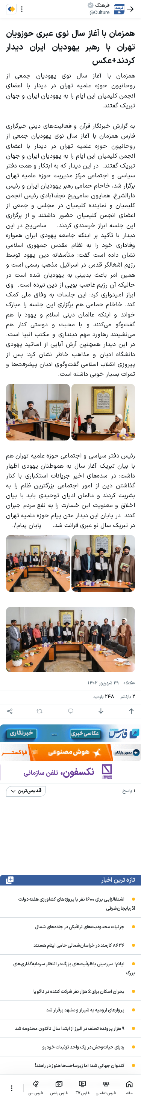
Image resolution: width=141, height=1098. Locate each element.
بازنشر (127, 697)
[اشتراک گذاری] (10, 711)
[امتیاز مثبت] (131, 711)
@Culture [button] (99, 13)
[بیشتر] (11, 1088)
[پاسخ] (70, 711)
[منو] (22, 9)
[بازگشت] (130, 9)
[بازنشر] (39, 711)
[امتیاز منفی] (101, 711)
